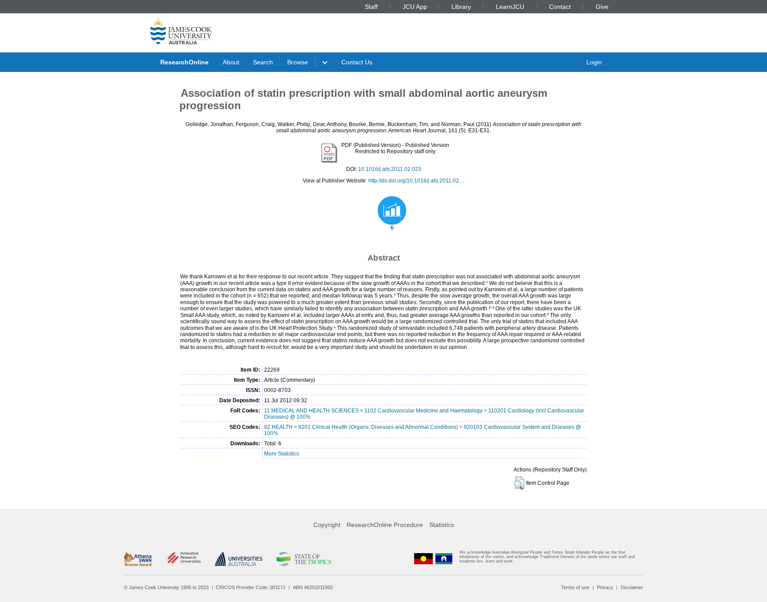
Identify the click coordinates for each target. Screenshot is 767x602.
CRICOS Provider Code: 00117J (250, 587)
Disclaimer (632, 587)
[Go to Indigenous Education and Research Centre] (423, 558)
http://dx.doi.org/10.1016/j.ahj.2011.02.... (416, 181)
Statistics (441, 524)
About (231, 62)
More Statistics (281, 454)
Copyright (326, 524)
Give (602, 6)
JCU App (415, 6)
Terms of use (575, 587)
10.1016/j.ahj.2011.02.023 (389, 169)
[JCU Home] (181, 30)
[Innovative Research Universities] (183, 559)
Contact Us (356, 62)
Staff (371, 6)
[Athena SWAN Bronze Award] (137, 559)
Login (594, 62)
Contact (560, 6)
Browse (297, 62)
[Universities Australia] (238, 559)
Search (263, 62)
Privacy (605, 587)
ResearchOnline (184, 62)
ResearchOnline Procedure (385, 524)
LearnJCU (510, 6)
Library (461, 6)
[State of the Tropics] (304, 559)
